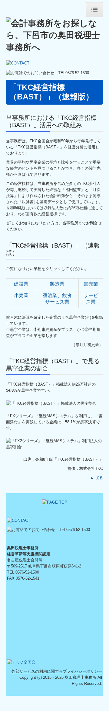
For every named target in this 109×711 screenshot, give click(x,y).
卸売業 (91, 283)
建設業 (21, 283)
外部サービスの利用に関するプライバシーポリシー (57, 671)
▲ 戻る (96, 477)
